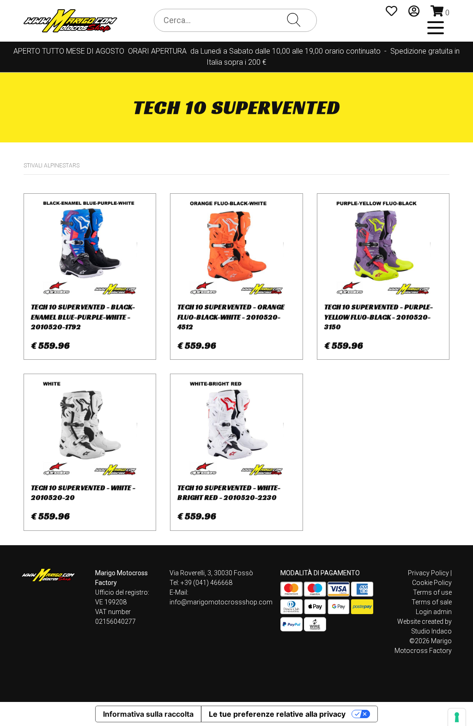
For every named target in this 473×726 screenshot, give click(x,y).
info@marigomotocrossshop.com (221, 602)
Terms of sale (432, 602)
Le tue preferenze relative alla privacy (277, 714)
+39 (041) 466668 (206, 582)
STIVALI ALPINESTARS (51, 165)
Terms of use (432, 592)
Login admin (434, 611)
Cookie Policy (432, 582)
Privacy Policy (428, 573)
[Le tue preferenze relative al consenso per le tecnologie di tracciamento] (457, 717)
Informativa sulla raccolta (148, 714)
